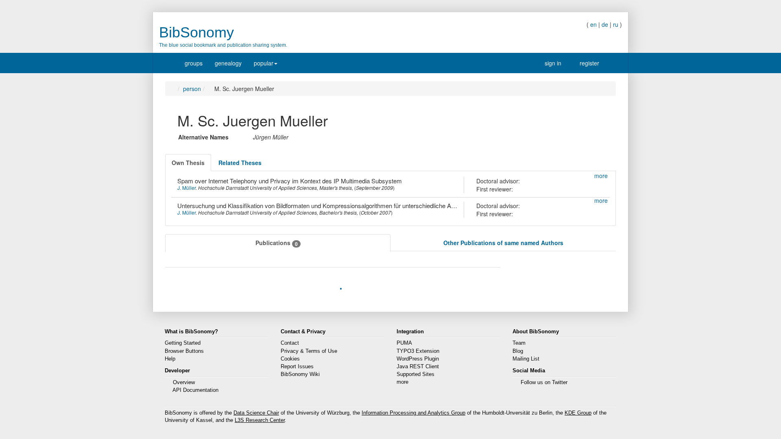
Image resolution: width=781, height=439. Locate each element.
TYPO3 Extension (418, 351)
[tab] (188, 162)
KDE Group (578, 413)
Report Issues (297, 366)
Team (519, 343)
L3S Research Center (260, 420)
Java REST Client (418, 366)
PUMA (404, 343)
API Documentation (195, 390)
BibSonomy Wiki (300, 374)
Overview (184, 382)
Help (170, 359)
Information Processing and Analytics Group (413, 413)
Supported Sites (415, 374)
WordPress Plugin (418, 359)
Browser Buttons (184, 351)
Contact (290, 343)
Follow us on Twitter (544, 382)
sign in (549, 63)
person (194, 89)
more (402, 382)
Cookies (290, 359)
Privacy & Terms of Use (309, 351)
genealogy (228, 63)
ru (615, 24)
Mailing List (526, 359)
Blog (518, 351)
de (605, 24)
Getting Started (183, 343)
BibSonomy (196, 32)
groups (194, 63)
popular (263, 63)
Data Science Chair (256, 413)
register (587, 63)
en (593, 24)
